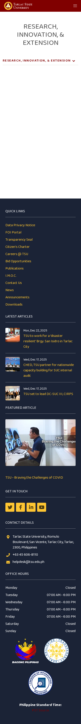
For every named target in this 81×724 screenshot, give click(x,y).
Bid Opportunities (18, 261)
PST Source (40, 710)
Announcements (17, 297)
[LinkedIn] (31, 507)
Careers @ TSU (16, 254)
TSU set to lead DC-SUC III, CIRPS (48, 394)
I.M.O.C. (10, 276)
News (9, 290)
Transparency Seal (19, 239)
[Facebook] (20, 507)
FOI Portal (13, 232)
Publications (14, 268)
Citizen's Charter (17, 247)
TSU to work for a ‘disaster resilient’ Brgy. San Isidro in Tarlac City (47, 341)
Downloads (13, 304)
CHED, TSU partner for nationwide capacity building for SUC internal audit (48, 370)
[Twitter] (9, 507)
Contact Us (13, 283)
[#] (41, 507)
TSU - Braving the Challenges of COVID (34, 477)
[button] (75, 6)
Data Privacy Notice (20, 225)
